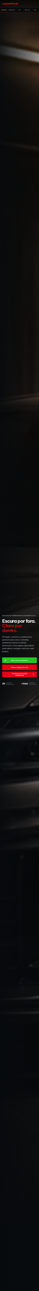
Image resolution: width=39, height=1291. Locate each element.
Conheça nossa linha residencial (19, 674)
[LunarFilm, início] (10, 3)
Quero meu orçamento (19, 660)
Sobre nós (27, 9)
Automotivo (4, 9)
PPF (19, 9)
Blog (35, 9)
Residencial (12, 9)
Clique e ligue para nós (19, 667)
